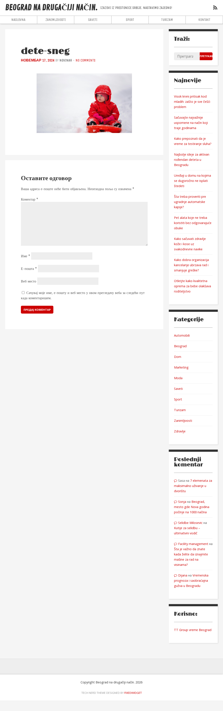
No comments (85, 60)
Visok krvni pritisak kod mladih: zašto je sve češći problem (192, 101)
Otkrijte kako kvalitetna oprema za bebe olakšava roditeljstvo (192, 286)
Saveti (92, 20)
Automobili (182, 335)
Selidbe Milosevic (190, 523)
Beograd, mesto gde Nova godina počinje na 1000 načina (191, 507)
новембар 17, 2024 (37, 60)
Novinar (65, 60)
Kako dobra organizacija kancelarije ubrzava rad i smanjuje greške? (191, 265)
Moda (178, 378)
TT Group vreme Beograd (192, 630)
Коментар (29, 199)
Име (25, 256)
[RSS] (215, 8)
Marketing (181, 367)
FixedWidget (133, 693)
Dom (177, 357)
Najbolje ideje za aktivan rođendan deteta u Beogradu (191, 159)
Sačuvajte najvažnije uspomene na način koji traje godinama (191, 122)
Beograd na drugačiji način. (51, 8)
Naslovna (18, 20)
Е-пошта (29, 268)
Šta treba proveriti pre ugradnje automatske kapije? (190, 201)
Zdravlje (180, 431)
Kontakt (204, 20)
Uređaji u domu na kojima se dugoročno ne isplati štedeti (192, 180)
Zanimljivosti (56, 20)
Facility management (193, 544)
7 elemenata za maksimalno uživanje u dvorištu (193, 485)
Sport (130, 20)
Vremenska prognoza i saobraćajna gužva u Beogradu (191, 580)
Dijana (182, 575)
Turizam (167, 20)
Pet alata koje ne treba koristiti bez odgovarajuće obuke (192, 223)
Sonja (182, 502)
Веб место (28, 281)
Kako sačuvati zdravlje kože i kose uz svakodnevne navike (190, 244)
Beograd (180, 346)
